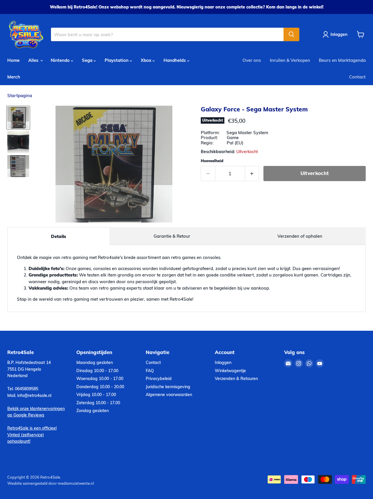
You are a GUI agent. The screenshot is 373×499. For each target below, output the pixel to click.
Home (13, 60)
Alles (34, 60)
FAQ (150, 370)
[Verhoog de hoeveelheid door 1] (252, 173)
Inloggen (223, 362)
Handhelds (175, 60)
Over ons (251, 60)
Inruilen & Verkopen (290, 60)
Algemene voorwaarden (169, 394)
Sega (88, 60)
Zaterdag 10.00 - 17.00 (98, 402)
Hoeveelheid (212, 161)
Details (58, 236)
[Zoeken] (291, 34)
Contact (357, 77)
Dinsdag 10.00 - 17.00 (97, 370)
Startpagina (19, 95)
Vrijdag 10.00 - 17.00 (96, 394)
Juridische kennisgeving (168, 386)
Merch (13, 77)
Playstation (117, 60)
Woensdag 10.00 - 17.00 (99, 378)
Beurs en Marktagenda (342, 60)
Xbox (146, 60)
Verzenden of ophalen (299, 236)
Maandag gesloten (94, 362)
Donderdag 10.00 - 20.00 (100, 386)
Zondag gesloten (92, 410)
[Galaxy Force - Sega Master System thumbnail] (18, 117)
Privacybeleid (159, 378)
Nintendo (61, 60)
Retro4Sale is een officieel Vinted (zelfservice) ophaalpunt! (32, 435)
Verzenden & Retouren (236, 378)
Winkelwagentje (230, 370)
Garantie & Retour (172, 236)
